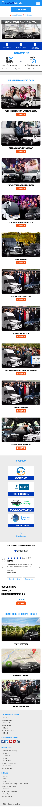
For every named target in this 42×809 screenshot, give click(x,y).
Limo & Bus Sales (9, 786)
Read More (10, 570)
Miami (5, 728)
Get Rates (21, 9)
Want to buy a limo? (37, 360)
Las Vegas (7, 725)
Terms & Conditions (10, 791)
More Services (21, 535)
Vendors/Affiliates (9, 763)
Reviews (6, 789)
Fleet (5, 779)
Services (6, 781)
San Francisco (8, 730)
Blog (5, 758)
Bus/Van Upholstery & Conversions (15, 784)
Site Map (6, 794)
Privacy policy (8, 796)
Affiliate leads (8, 768)
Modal (5, 733)
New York (6, 723)
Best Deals (7, 766)
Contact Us (7, 761)
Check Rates (21, 115)
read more (21, 599)
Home (5, 776)
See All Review (14, 579)
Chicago (6, 718)
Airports (6, 753)
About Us (6, 756)
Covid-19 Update (16, 15)
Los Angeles (7, 720)
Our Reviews (28, 15)
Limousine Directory (10, 750)
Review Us (29, 579)
